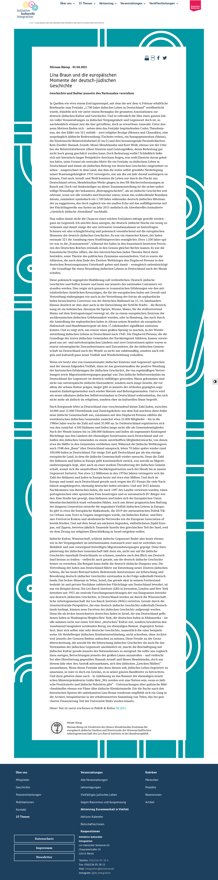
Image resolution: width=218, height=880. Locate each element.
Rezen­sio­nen (153, 795)
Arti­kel (149, 802)
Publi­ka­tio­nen (25, 802)
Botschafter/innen (92, 824)
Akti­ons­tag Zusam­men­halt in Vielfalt (105, 809)
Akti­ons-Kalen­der (92, 817)
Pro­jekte (150, 787)
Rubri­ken (151, 772)
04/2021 (121, 708)
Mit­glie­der (22, 780)
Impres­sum (44, 848)
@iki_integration (101, 872)
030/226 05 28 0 (98, 860)
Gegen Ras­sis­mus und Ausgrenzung (103, 802)
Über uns (21, 772)
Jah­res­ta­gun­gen (91, 787)
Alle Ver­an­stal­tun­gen (94, 780)
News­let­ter (44, 857)
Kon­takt (21, 809)
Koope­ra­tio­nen (90, 831)
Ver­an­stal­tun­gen (92, 772)
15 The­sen (23, 817)
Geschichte (23, 787)
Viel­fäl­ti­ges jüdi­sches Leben (99, 795)
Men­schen (151, 780)
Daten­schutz (44, 839)
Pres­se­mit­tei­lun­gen (28, 795)
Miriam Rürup (60, 67)
